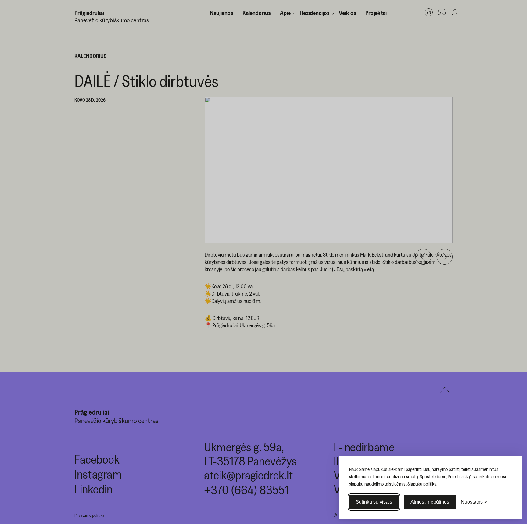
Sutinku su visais (374, 501)
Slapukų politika (421, 483)
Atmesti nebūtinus (429, 501)
